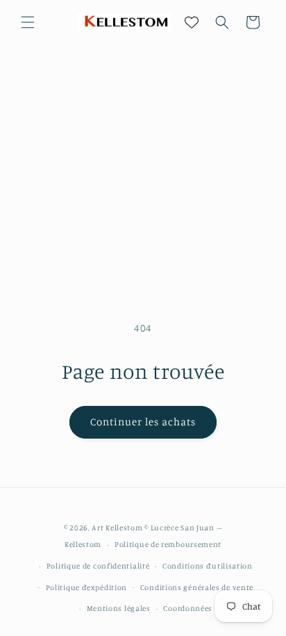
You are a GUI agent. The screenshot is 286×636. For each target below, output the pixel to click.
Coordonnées (187, 608)
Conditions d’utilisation (207, 566)
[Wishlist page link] (192, 22)
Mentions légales (119, 608)
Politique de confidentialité (98, 566)
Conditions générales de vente (196, 587)
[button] (27, 22)
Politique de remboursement (168, 544)
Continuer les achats (143, 421)
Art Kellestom (117, 527)
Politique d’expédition (86, 587)
